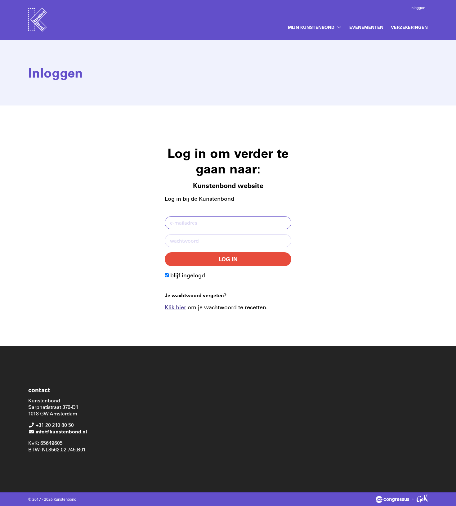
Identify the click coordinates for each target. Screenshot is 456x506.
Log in (228, 259)
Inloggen (417, 7)
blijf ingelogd (187, 275)
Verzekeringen (409, 27)
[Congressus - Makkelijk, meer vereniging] (392, 499)
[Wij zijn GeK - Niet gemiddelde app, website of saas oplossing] (422, 499)
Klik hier (175, 307)
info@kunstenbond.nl (61, 431)
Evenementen (366, 27)
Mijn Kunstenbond (311, 27)
